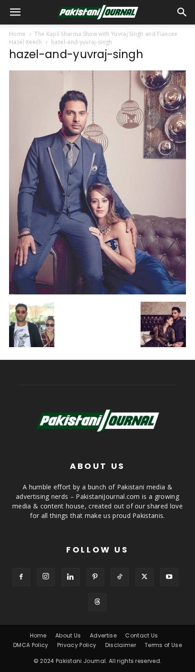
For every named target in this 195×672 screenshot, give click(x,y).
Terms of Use (163, 645)
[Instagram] (46, 577)
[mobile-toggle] (15, 12)
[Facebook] (21, 577)
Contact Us (141, 635)
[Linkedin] (71, 577)
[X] (145, 577)
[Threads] (97, 602)
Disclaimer (120, 645)
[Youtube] (169, 577)
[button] (182, 12)
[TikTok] (120, 577)
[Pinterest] (95, 577)
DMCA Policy (31, 645)
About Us (68, 635)
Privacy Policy (76, 645)
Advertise (103, 635)
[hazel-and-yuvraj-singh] (97, 292)
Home (17, 34)
